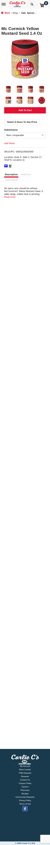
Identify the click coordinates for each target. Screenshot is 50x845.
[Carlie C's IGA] (18, 3)
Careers (25, 787)
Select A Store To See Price (22, 122)
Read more (10, 197)
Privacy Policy (25, 800)
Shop (15, 13)
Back (7, 13)
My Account (25, 766)
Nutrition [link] (26, 174)
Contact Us (25, 780)
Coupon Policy (25, 783)
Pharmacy (25, 790)
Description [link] (11, 174)
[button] (8, 89)
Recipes (25, 793)
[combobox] (25, 135)
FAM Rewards (25, 773)
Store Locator (25, 769)
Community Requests (25, 797)
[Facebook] (25, 809)
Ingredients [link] (12, 180)
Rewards (25, 776)
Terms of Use (25, 804)
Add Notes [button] (9, 143)
